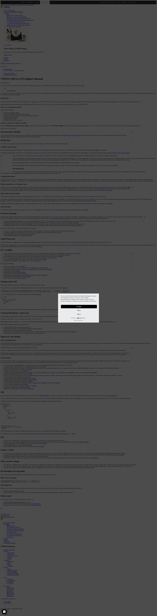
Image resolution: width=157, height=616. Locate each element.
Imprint (75, 320)
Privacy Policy (80, 320)
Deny (79, 310)
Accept (78, 306)
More (79, 314)
